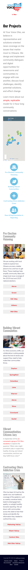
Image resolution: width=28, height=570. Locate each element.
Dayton (14, 368)
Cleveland (14, 413)
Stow (14, 406)
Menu (15, 14)
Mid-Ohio (14, 312)
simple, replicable (11, 100)
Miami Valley (14, 531)
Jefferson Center (20, 558)
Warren (14, 394)
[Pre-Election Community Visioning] (14, 167)
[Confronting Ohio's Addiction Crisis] (14, 196)
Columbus (14, 381)
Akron (14, 286)
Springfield (14, 375)
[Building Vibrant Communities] (14, 181)
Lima (14, 387)
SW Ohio (14, 299)
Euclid (14, 419)
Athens (14, 305)
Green (14, 293)
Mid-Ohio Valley (14, 543)
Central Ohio (14, 537)
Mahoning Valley (14, 524)
